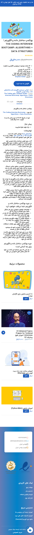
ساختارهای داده (27, 134)
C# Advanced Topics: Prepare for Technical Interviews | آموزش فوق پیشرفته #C (24, 334)
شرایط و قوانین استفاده (26, 494)
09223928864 (22, 437)
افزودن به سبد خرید (22, 83)
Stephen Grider (20, 77)
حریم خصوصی (17, 532)
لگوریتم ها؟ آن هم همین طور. (22, 135)
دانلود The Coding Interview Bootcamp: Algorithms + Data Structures (18, 95)
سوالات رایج (29, 487)
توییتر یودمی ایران (21, 447)
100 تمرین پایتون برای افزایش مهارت (22, 295)
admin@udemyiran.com (18, 441)
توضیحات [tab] (19, 102)
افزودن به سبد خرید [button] (3, 332)
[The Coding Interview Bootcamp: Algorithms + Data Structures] (16, 30)
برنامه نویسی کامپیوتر (22, 92)
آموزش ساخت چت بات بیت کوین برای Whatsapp (23, 372)
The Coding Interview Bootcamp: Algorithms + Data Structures (17, 113)
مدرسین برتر (29, 491)
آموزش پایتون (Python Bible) (22, 408)
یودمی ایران (23, 444)
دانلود (26, 298)
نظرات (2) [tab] (10, 102)
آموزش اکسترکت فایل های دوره (24, 516)
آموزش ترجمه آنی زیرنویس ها (24, 512)
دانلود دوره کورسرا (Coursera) (24, 519)
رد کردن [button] (15, 4)
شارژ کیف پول (29, 498)
